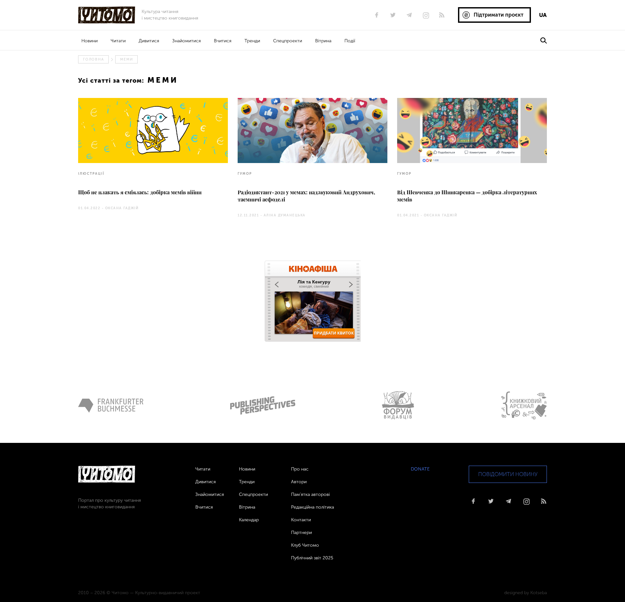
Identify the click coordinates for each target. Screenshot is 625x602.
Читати (118, 41)
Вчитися (222, 41)
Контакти (301, 520)
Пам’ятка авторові (310, 494)
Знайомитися (186, 41)
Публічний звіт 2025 (312, 558)
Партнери (301, 532)
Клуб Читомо (305, 545)
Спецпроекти (287, 41)
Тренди (252, 41)
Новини (89, 41)
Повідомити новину (507, 474)
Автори (299, 482)
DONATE (420, 469)
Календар (249, 520)
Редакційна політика (312, 507)
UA (543, 15)
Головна (93, 59)
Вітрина (323, 41)
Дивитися (149, 41)
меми (126, 59)
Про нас (300, 469)
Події (349, 41)
